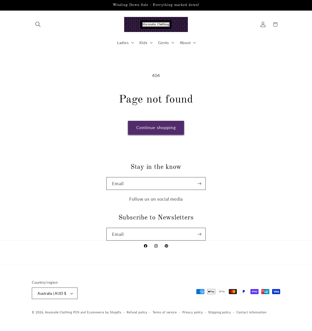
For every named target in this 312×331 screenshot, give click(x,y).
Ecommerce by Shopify (104, 312)
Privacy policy (192, 312)
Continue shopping (156, 127)
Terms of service (165, 312)
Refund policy (137, 312)
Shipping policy (219, 312)
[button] (38, 24)
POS (76, 312)
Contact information (251, 312)
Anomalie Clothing (58, 312)
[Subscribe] (199, 183)
